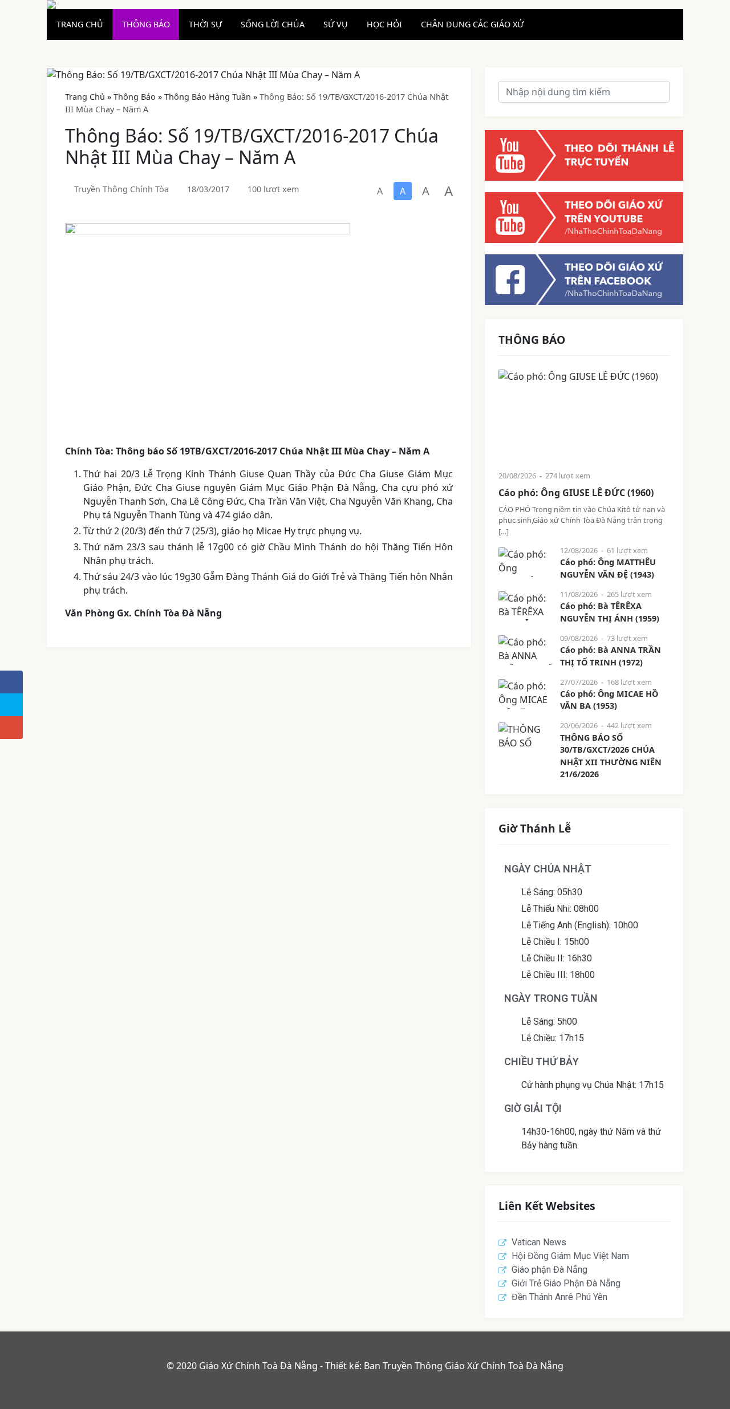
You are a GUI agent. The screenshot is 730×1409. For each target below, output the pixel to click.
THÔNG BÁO (146, 24)
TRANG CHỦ (79, 24)
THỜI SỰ (205, 24)
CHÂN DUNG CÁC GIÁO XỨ (472, 24)
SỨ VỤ (335, 24)
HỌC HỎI (384, 24)
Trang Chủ (85, 96)
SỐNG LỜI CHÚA (273, 24)
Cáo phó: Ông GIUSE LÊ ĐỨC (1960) (576, 492)
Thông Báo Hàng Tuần (207, 96)
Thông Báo (134, 96)
